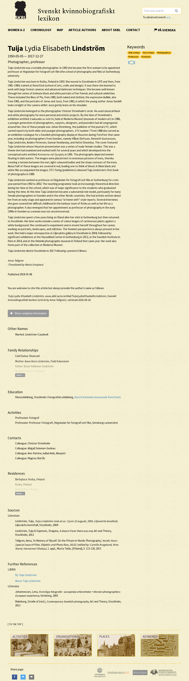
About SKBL (111, 30)
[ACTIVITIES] (29, 657)
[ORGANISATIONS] (73, 657)
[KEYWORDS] (159, 657)
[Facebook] (14, 677)
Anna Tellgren (15, 260)
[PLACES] (116, 657)
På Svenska (166, 30)
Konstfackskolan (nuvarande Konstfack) (97, 397)
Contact (133, 30)
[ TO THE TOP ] (15, 624)
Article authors (82, 30)
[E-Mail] (31, 677)
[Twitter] (23, 677)
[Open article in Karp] (131, 61)
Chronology (40, 30)
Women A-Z (16, 30)
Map (60, 30)
